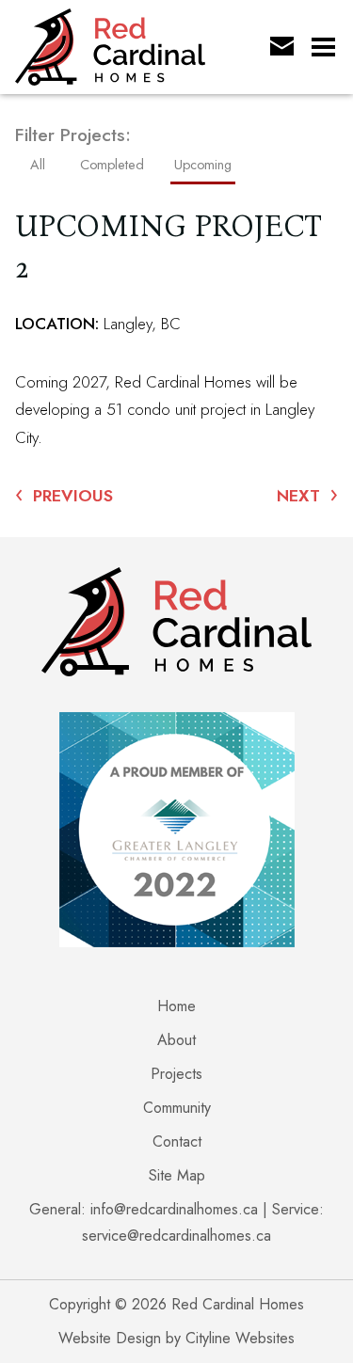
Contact (176, 1141)
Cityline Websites (240, 1338)
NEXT (307, 495)
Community (177, 1107)
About (176, 1040)
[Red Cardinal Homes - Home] (132, 47)
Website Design (109, 1338)
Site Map (177, 1175)
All (37, 164)
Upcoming (203, 164)
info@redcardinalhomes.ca (174, 1209)
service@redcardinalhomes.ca (176, 1235)
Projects (176, 1074)
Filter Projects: (73, 136)
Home (176, 1006)
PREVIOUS (64, 495)
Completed (112, 164)
